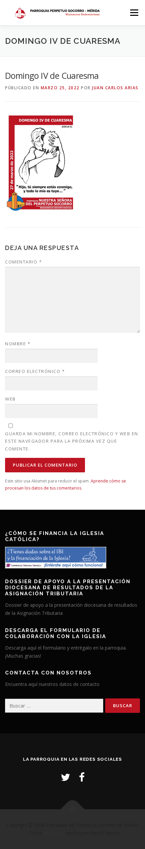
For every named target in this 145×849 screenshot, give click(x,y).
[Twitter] (65, 777)
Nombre (17, 344)
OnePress (54, 833)
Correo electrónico (35, 371)
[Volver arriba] (73, 809)
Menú (133, 12)
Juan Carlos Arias (115, 88)
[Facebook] (82, 777)
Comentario (23, 262)
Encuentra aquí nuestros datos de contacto (52, 684)
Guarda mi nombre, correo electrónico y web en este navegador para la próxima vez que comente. (71, 441)
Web (10, 399)
